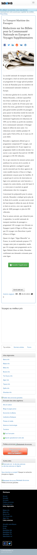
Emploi (5, 526)
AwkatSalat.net (7, 536)
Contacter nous (7, 504)
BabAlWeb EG (7, 532)
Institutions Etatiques (9, 417)
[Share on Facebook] (5, 45)
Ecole (4, 528)
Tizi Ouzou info (7, 376)
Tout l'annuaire (9, 433)
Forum (29, 347)
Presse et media (8, 421)
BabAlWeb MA (7, 530)
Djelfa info (6, 388)
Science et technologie (10, 425)
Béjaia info (6, 364)
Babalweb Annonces (22, 480)
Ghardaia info (7, 392)
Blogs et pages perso (9, 409)
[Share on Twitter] (9, 45)
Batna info (6, 359)
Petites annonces (8, 502)
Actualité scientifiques (9, 524)
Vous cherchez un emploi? (10, 472)
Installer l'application (19, 265)
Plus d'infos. (4, 14)
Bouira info (6, 372)
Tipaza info (6, 384)
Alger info (6, 380)
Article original (8, 294)
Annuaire (5, 500)
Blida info (6, 368)
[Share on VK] (21, 45)
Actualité (5, 498)
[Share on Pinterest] (25, 45)
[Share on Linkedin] (13, 45)
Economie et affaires (9, 413)
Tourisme (6, 429)
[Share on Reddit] (17, 45)
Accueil (5, 496)
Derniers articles (19, 347)
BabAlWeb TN (7, 534)
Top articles (6, 347)
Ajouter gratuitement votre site (14, 438)
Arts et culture (7, 405)
